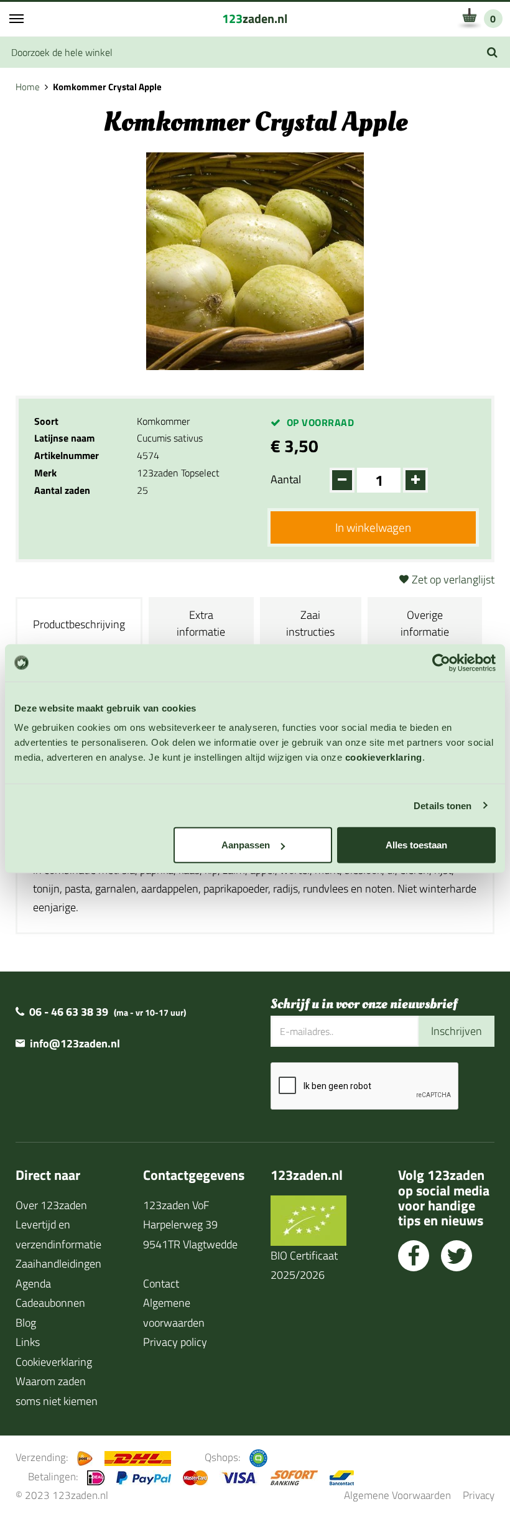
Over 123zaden (51, 1205)
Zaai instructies (310, 623)
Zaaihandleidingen (58, 1263)
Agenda (33, 1283)
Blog (26, 1322)
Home (28, 87)
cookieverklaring (383, 757)
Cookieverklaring (54, 1361)
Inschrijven (456, 1031)
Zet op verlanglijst (453, 579)
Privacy (478, 1495)
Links (28, 1342)
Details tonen (442, 805)
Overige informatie (425, 623)
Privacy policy (175, 1342)
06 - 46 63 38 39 (68, 1011)
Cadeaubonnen (50, 1302)
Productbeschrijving (79, 624)
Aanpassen (245, 845)
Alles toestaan (416, 845)
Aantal (286, 479)
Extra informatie (201, 623)
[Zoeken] (492, 52)
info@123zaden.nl (75, 1043)
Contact (161, 1283)
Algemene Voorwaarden (397, 1495)
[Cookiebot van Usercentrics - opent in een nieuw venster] (441, 662)
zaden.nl (254, 18)
